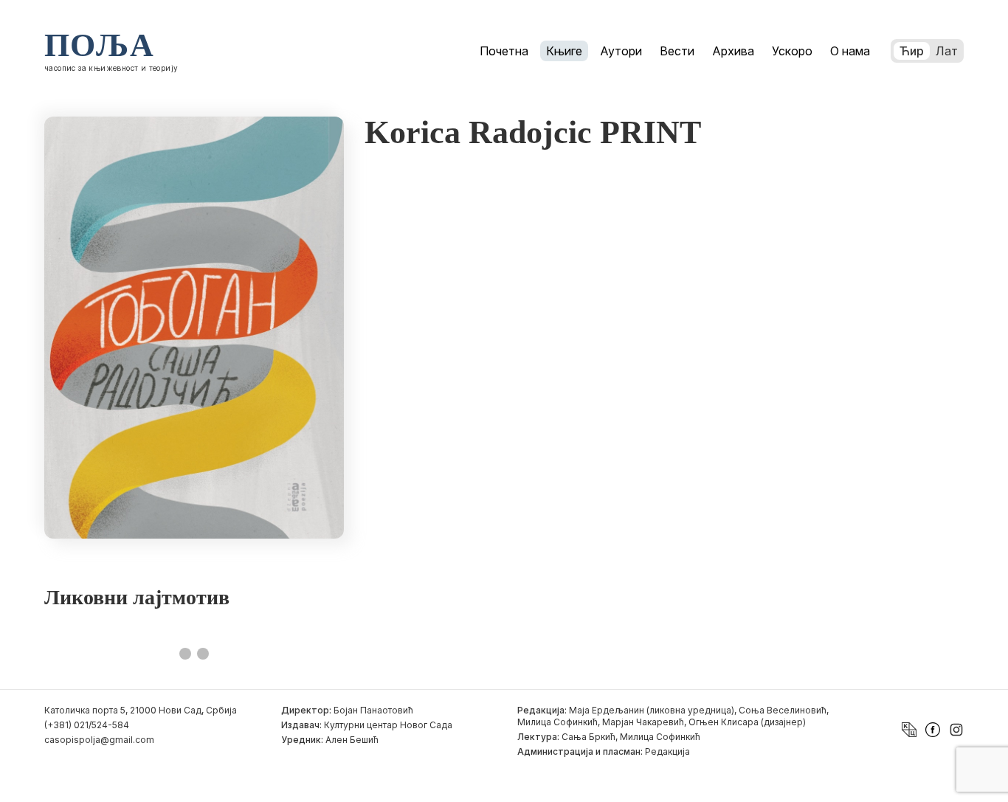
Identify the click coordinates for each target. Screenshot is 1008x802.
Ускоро (792, 51)
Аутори (621, 51)
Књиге (564, 51)
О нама (850, 51)
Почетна (504, 51)
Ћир (912, 51)
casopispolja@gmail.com (99, 739)
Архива (733, 51)
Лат (947, 51)
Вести (677, 51)
